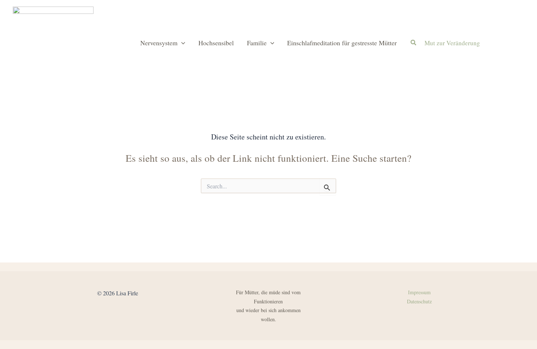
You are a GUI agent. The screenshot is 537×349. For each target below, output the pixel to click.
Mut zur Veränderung (452, 43)
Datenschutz (419, 301)
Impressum (419, 292)
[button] (181, 42)
